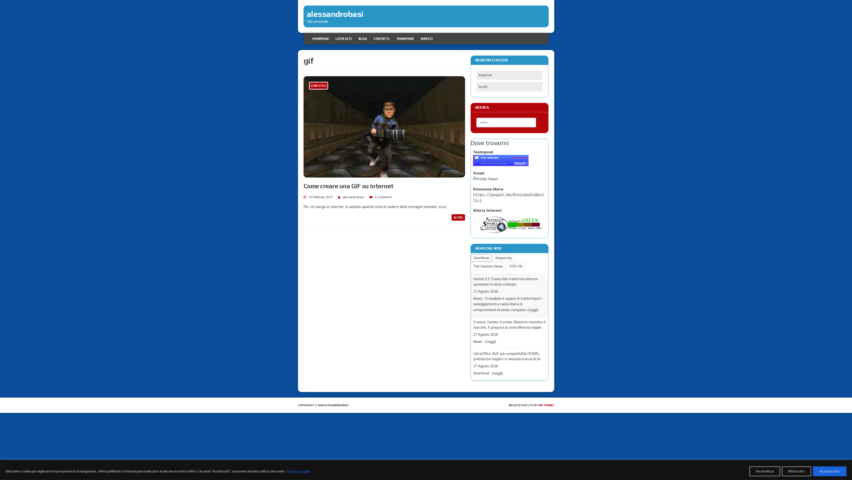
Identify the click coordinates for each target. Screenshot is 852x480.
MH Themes (546, 405)
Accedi (483, 86)
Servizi (426, 38)
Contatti (382, 38)
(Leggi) (490, 298)
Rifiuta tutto (796, 471)
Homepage (320, 38)
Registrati (485, 75)
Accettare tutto (829, 471)
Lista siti (343, 38)
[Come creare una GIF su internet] (384, 174)
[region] (426, 470)
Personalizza (765, 471)
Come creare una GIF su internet (349, 186)
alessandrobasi (353, 197)
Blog (363, 38)
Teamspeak (405, 38)
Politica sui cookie (298, 471)
